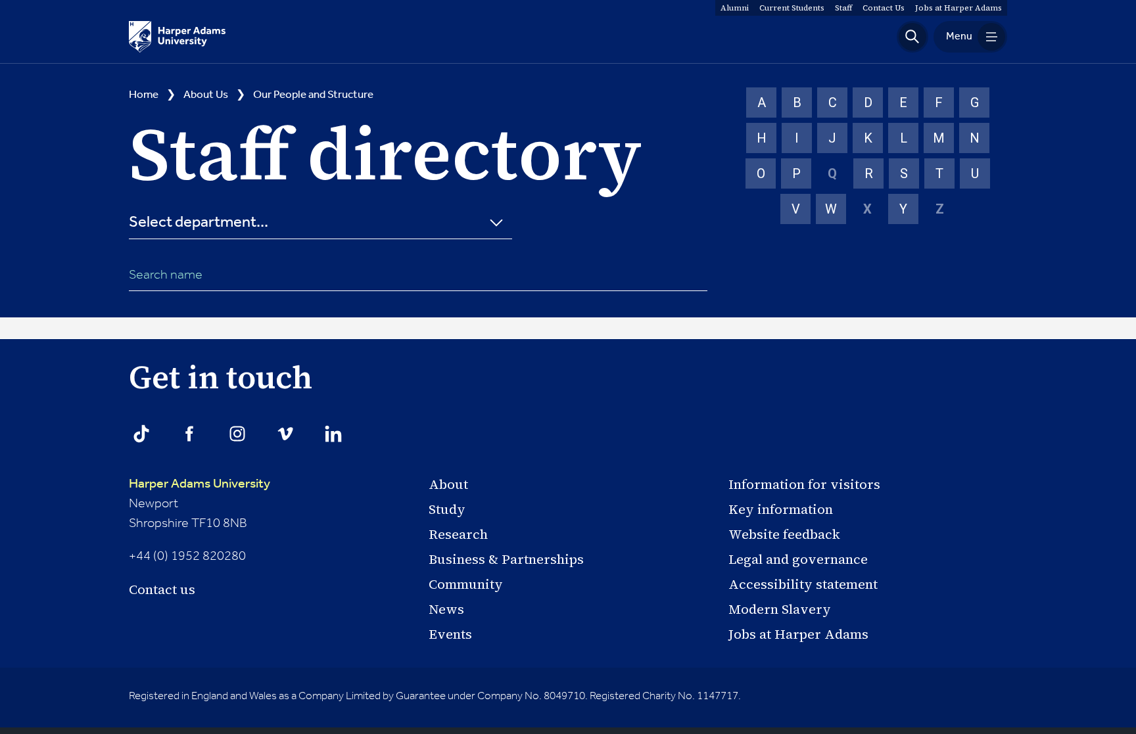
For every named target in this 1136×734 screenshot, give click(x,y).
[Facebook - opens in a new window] (189, 434)
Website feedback (784, 534)
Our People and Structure (313, 95)
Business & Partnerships (506, 559)
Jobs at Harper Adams (798, 634)
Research (458, 534)
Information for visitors (804, 484)
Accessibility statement (803, 584)
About (448, 484)
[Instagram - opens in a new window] (237, 434)
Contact (884, 8)
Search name (165, 275)
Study (447, 509)
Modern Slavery (779, 609)
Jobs (958, 8)
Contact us (162, 589)
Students (791, 8)
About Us (205, 95)
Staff (843, 8)
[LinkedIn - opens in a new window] (333, 434)
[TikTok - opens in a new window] (141, 434)
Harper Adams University (199, 484)
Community (466, 584)
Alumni (735, 8)
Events (450, 634)
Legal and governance (798, 559)
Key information (780, 509)
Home (143, 95)
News (446, 609)
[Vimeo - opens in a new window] (285, 434)
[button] (912, 37)
